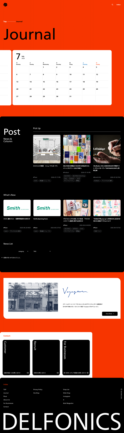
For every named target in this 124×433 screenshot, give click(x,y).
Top (5, 21)
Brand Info (97, 177)
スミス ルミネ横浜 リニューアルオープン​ (45, 166)
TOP (4, 389)
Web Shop (66, 393)
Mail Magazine (68, 403)
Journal (6, 393)
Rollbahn (71, 178)
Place (35, 177)
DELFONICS (67, 176)
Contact (6, 406)
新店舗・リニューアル (45, 181)
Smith (35, 181)
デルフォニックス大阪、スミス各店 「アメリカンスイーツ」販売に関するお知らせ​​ (76, 220)
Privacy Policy (37, 389)
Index (119, 5)
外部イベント (97, 231)
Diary (65, 178)
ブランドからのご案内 (107, 181)
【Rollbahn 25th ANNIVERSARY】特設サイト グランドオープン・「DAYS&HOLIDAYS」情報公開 (106, 168)
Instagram (66, 396)
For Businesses (8, 403)
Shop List (66, 389)
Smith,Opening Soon (40, 219)
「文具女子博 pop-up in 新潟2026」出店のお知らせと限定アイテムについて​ (106, 220)
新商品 (77, 181)
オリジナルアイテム (69, 181)
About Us (6, 400)
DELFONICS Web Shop (79, 176)
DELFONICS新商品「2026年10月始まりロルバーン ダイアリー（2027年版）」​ (76, 167)
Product (66, 172)
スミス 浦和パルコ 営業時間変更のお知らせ (16, 219)
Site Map (36, 393)
